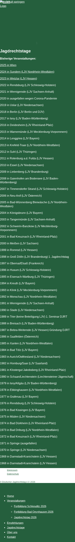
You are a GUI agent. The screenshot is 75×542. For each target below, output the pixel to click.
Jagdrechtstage (16, 527)
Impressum (12, 470)
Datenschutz (13, 474)
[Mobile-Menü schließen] (2, 486)
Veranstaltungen (16, 500)
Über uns (12, 532)
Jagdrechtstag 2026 (25, 517)
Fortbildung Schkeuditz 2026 (30, 506)
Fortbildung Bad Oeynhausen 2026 (33, 511)
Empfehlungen (15, 522)
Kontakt (11, 536)
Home (10, 495)
